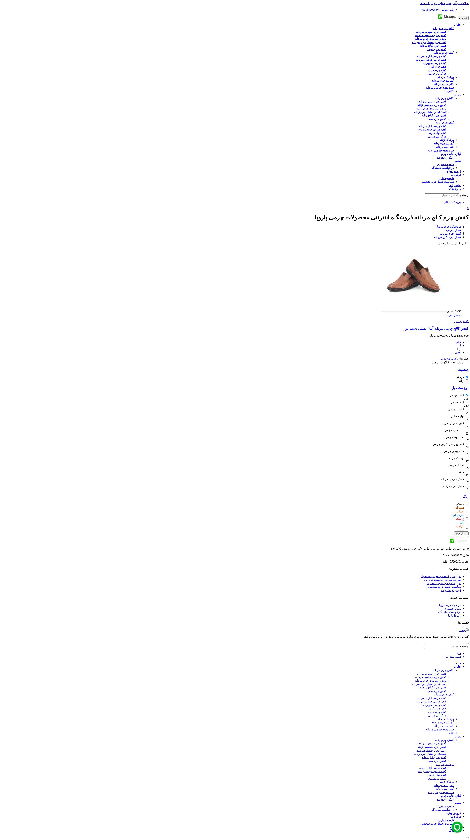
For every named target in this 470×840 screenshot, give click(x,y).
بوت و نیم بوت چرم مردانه (430, 680)
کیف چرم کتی (437, 708)
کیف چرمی (457, 402)
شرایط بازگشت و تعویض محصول (441, 576)
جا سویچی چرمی (454, 451)
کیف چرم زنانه (445, 764)
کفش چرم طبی (436, 691)
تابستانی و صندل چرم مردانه (429, 684)
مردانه (460, 377)
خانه (458, 663)
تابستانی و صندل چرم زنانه (430, 753)
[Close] (467, 837)
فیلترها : (463, 358)
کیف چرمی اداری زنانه (432, 767)
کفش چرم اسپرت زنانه (432, 743)
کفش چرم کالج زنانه (434, 757)
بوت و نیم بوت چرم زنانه (431, 750)
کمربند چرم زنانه (444, 785)
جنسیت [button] (463, 370)
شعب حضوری (452, 608)
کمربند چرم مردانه (442, 722)
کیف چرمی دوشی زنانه (432, 771)
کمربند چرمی (456, 409)
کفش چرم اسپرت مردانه (431, 673)
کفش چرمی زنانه (453, 486)
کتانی (461, 472)
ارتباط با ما (454, 615)
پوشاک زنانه (447, 781)
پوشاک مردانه (445, 718)
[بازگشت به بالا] (467, 643)
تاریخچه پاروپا (446, 820)
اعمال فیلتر (461, 533)
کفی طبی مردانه (444, 725)
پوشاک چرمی (456, 458)
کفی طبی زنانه (445, 788)
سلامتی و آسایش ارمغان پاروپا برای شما (444, 3)
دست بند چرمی (454, 437)
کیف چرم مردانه (444, 694)
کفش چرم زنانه (444, 739)
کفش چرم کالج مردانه (433, 687)
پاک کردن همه (449, 358)
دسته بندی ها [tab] (453, 656)
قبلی (458, 342)
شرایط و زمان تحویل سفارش (443, 583)
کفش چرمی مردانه (452, 479)
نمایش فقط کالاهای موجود (448, 362)
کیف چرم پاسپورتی (434, 704)
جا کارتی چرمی (437, 715)
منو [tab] (459, 653)
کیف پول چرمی (437, 774)
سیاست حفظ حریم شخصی (444, 586)
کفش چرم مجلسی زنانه (431, 746)
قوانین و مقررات (451, 590)
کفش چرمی (461, 321)
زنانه (461, 380)
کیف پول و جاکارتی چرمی (448, 444)
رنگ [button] (466, 496)
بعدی (458, 352)
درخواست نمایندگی (449, 612)
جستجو (464, 195)
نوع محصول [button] (460, 388)
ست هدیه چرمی (454, 430)
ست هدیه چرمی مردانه (440, 729)
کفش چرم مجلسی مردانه (430, 677)
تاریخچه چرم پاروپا (450, 605)
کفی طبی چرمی (454, 423)
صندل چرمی (456, 465)
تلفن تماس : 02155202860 (438, 9)
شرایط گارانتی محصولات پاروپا (442, 579)
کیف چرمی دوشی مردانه (431, 701)
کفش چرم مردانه (443, 670)
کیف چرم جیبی (437, 711)
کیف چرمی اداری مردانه (431, 698)
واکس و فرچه (445, 799)
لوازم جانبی (457, 416)
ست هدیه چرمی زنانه (441, 792)
